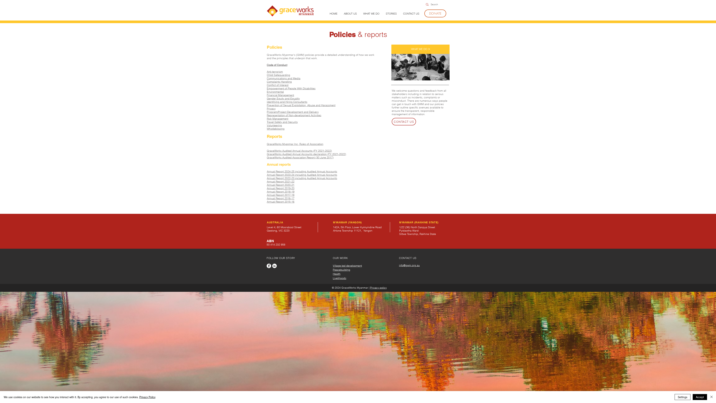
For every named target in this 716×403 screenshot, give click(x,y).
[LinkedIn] (274, 266)
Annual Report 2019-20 (280, 188)
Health (336, 274)
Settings (682, 397)
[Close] (711, 397)
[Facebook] (269, 266)
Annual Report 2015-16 (280, 201)
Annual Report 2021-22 (280, 181)
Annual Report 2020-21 (280, 185)
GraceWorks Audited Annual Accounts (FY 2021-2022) (299, 150)
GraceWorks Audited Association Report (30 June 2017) (300, 157)
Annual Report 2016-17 (280, 198)
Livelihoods (339, 278)
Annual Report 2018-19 (280, 191)
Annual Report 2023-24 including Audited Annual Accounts (302, 174)
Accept (700, 397)
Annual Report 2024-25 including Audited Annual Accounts (302, 171)
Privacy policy (378, 287)
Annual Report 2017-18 (280, 195)
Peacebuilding (341, 269)
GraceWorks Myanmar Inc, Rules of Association (295, 144)
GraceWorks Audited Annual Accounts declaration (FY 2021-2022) (306, 154)
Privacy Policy (147, 397)
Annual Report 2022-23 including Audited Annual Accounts (302, 178)
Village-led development (347, 265)
